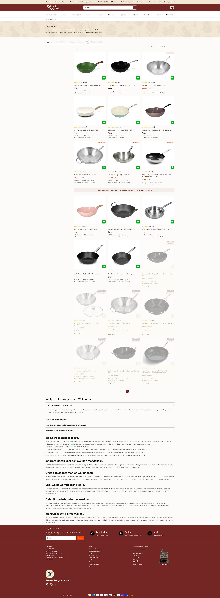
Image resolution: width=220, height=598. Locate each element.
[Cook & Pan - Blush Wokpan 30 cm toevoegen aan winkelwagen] (104, 221)
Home (47, 19)
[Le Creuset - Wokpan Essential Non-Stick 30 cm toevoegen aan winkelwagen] (172, 266)
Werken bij (92, 560)
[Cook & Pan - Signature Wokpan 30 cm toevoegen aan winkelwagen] (138, 78)
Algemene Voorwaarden (95, 549)
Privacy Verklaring (94, 564)
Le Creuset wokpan (165, 477)
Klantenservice (93, 555)
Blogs (90, 553)
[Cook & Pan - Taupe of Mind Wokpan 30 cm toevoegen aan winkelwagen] (172, 122)
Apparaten (123, 15)
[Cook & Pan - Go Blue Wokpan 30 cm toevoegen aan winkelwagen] (138, 122)
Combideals (147, 15)
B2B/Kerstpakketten (94, 551)
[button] (172, 7)
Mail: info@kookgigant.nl (52, 551)
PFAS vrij (77, 91)
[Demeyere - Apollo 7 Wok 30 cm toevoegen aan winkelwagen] (104, 363)
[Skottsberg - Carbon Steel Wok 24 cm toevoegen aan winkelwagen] (138, 266)
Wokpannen (53, 19)
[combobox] (110, 7)
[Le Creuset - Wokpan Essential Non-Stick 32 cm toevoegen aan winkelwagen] (138, 363)
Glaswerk (111, 15)
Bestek (89, 15)
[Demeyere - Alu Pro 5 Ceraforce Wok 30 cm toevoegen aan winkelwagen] (172, 316)
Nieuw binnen (170, 15)
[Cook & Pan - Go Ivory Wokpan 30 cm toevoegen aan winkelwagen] (104, 122)
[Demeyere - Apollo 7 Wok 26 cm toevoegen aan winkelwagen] (138, 167)
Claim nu (80, 538)
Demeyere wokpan (129, 477)
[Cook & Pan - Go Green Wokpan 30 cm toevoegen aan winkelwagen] (104, 78)
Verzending (92, 566)
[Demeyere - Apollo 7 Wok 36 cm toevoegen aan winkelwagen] (138, 316)
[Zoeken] (135, 8)
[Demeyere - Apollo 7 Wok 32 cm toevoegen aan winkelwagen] (104, 167)
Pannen (64, 15)
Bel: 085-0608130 (50, 549)
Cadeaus (135, 15)
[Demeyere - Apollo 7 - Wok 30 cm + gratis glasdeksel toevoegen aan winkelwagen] (104, 316)
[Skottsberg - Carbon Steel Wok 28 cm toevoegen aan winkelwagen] (104, 266)
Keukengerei (76, 15)
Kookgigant (69, 595)
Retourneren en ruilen (95, 557)
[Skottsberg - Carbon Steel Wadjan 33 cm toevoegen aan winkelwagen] (138, 221)
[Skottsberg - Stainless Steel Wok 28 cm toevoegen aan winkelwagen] (172, 221)
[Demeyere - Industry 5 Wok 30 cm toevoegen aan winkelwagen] (172, 78)
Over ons (91, 562)
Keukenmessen (51, 15)
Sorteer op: (154, 46)
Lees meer (164, 564)
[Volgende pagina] (127, 391)
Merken (158, 15)
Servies (99, 15)
